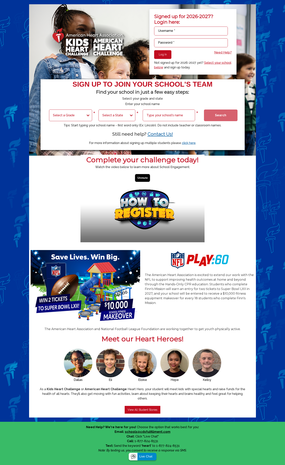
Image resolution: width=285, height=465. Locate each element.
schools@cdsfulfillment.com (147, 432)
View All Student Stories (142, 409)
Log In (163, 54)
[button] (142, 457)
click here (189, 143)
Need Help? (223, 52)
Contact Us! (160, 134)
